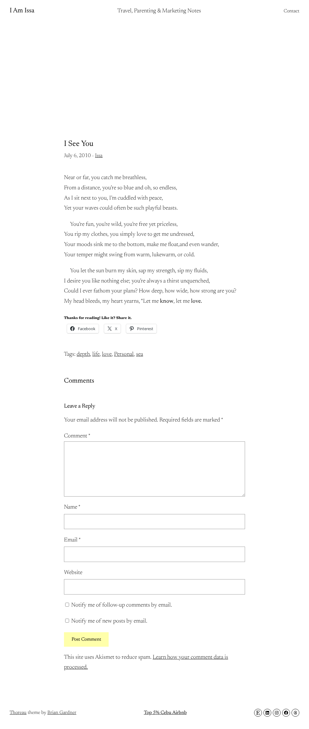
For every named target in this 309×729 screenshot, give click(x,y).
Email (72, 540)
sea (139, 354)
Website (73, 573)
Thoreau (18, 712)
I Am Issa (22, 11)
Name (72, 507)
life (96, 354)
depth (83, 354)
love (107, 354)
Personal (124, 354)
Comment (77, 436)
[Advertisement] (154, 70)
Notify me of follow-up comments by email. (121, 605)
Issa (99, 156)
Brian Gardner (61, 712)
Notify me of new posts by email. (109, 621)
